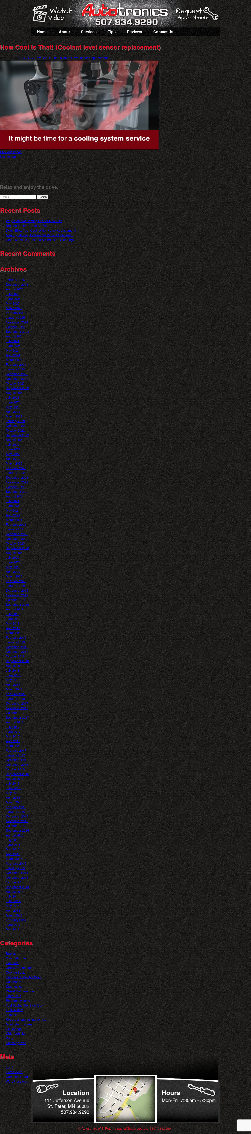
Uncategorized (16, 1043)
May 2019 (13, 623)
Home (42, 31)
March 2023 (14, 416)
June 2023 (13, 402)
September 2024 (17, 331)
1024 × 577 (26, 57)
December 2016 (17, 760)
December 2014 (17, 872)
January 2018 (15, 698)
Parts (9, 1038)
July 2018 (12, 670)
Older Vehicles (16, 1033)
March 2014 (14, 915)
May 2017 (13, 736)
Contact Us (163, 31)
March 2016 (14, 802)
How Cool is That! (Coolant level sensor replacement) (71, 57)
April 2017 (13, 741)
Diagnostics (14, 986)
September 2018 (17, 661)
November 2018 (17, 651)
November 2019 (17, 595)
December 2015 (17, 816)
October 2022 (15, 430)
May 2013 (13, 929)
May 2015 (13, 849)
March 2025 (14, 308)
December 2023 (17, 374)
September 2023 (17, 388)
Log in (10, 1067)
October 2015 (15, 825)
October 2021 (15, 487)
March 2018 (14, 689)
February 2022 (16, 468)
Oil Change (14, 1029)
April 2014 (13, 910)
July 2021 (12, 501)
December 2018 (17, 647)
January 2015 (15, 868)
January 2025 (15, 317)
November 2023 (17, 378)
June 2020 (13, 562)
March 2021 (14, 519)
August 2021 (15, 496)
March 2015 (14, 858)
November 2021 (17, 482)
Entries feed (14, 1072)
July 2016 (12, 783)
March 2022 (14, 463)
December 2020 (17, 534)
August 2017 (15, 722)
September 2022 (17, 435)
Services (89, 31)
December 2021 (17, 477)
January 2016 (15, 811)
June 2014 (13, 901)
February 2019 (16, 637)
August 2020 (15, 552)
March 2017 (14, 745)
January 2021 (15, 529)
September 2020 (17, 548)
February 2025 (16, 312)
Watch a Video (54, 14)
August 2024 (15, 336)
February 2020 (16, 581)
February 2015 (16, 863)
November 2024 (17, 322)
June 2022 (13, 449)
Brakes (11, 953)
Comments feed (17, 1076)
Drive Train (13, 996)
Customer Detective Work (23, 977)
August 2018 (15, 665)
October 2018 (15, 656)
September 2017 (17, 717)
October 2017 (15, 712)
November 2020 (17, 538)
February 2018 (16, 694)
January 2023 (15, 421)
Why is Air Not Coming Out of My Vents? (34, 221)
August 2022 (15, 439)
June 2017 (13, 731)
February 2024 (16, 364)
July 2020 (12, 557)
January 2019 (15, 642)
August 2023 (15, 392)
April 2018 (13, 684)
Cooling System (17, 972)
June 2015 (13, 844)
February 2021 (16, 524)
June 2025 (13, 298)
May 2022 (13, 454)
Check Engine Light (19, 967)
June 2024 (13, 345)
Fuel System (14, 1010)
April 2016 (13, 797)
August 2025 (15, 289)
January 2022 (15, 472)
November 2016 (17, 764)
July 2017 (12, 727)
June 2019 (13, 618)
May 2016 (13, 792)
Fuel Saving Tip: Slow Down (25, 1005)
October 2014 (15, 882)
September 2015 (17, 830)
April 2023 (13, 411)
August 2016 (15, 778)
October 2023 (15, 383)
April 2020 (13, 571)
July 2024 (12, 341)
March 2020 (14, 576)
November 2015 (17, 821)
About (64, 31)
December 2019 (17, 590)
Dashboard (13, 981)
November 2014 (17, 877)
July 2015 (12, 840)
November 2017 (17, 708)
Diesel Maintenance (20, 991)
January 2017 (15, 755)
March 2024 (14, 359)
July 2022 (12, 444)
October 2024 (15, 327)
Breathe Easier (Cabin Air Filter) (28, 225)
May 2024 (13, 350)
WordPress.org (16, 1081)
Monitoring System (19, 1024)
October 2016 (15, 769)
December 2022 (17, 425)
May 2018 (13, 679)
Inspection (13, 1014)
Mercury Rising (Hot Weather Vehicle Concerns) (39, 235)
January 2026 (15, 279)
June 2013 (13, 924)
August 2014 (15, 891)
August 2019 (15, 609)
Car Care (12, 963)
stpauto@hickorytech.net (132, 1128)
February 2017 (16, 750)
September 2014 (17, 887)
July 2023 (12, 397)
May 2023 (13, 407)
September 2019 (17, 604)
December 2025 (17, 284)
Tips (112, 31)
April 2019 (13, 628)
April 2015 (13, 854)
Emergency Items (18, 1000)
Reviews (134, 31)
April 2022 (13, 458)
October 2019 (15, 599)
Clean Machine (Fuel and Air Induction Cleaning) (40, 239)
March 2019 (14, 632)
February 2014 (16, 920)
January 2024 (15, 369)
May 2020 (13, 567)
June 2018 (13, 675)
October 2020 (15, 543)
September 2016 (17, 774)
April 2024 (13, 355)
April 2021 (13, 515)
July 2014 (12, 896)
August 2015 (15, 835)
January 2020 (15, 585)
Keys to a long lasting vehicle (26, 1019)
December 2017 (17, 703)
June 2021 (13, 505)
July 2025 (12, 294)
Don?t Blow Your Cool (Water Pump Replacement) (41, 230)
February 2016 (16, 807)
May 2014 (13, 905)
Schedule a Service (197, 16)
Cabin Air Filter (16, 958)
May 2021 (13, 510)
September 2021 (17, 491)
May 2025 (13, 303)
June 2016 (13, 788)
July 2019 (12, 614)
